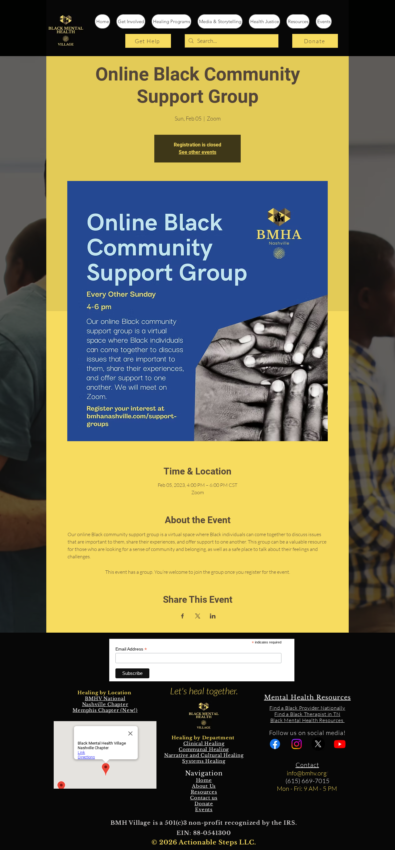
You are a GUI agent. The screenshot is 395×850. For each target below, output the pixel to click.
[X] (318, 744)
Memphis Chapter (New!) (105, 710)
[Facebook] (275, 744)
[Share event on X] (198, 616)
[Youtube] (340, 744)
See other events (197, 152)
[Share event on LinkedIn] (213, 616)
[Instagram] (296, 744)
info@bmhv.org (306, 773)
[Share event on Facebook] (182, 616)
